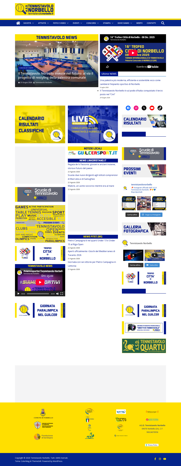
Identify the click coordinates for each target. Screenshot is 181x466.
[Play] (18, 293)
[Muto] (57, 293)
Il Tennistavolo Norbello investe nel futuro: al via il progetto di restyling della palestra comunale (53, 75)
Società (27, 23)
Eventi (76, 23)
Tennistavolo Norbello (41, 82)
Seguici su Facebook (133, 134)
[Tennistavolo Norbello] (18, 23)
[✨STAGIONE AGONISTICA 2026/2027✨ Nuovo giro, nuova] (129, 203)
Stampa (107, 23)
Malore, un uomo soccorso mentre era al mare (91, 185)
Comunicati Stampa (24, 68)
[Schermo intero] (61, 293)
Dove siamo (123, 23)
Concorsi (91, 23)
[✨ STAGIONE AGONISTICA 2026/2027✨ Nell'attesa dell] (159, 203)
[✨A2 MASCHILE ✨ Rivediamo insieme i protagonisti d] (144, 203)
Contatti (151, 23)
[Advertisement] (40, 165)
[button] (32, 23)
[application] (40, 282)
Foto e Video (59, 23)
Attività (42, 23)
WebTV (139, 23)
